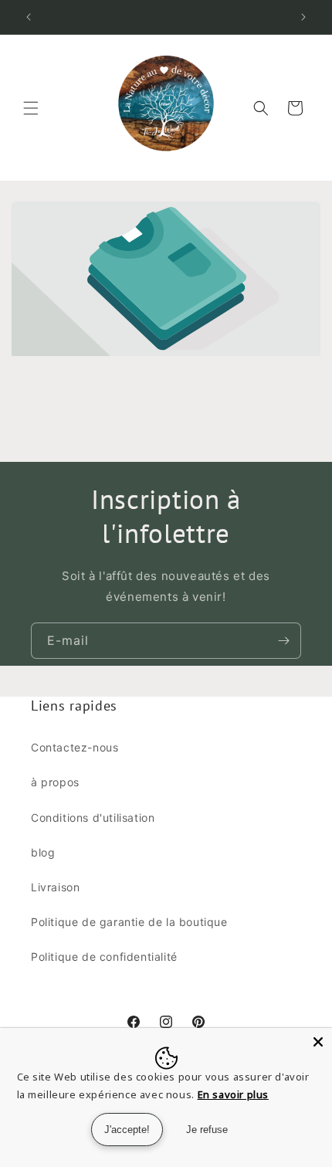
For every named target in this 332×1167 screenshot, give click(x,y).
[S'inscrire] (283, 641)
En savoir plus (233, 1094)
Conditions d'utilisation (92, 817)
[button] (31, 108)
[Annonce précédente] (29, 17)
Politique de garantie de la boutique (129, 921)
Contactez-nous (74, 747)
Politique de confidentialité (104, 956)
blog (43, 852)
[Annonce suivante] (303, 17)
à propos (55, 782)
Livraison (55, 887)
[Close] (318, 1042)
